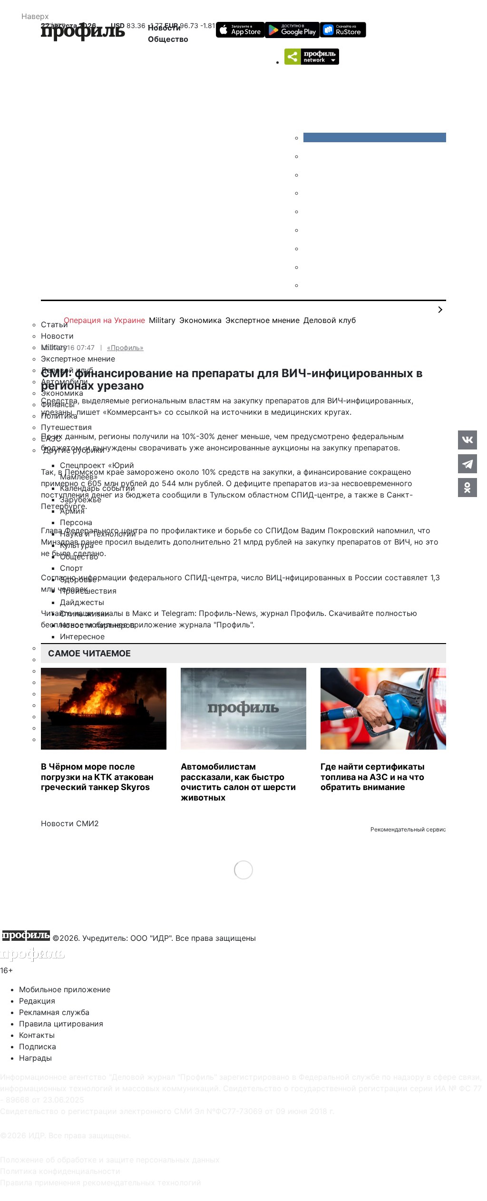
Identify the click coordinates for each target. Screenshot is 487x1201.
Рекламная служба (54, 1012)
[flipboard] (310, 285)
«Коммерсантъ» (132, 412)
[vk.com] (374, 137)
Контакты (37, 1035)
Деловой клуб (329, 320)
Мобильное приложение (64, 989)
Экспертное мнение (262, 320)
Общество (168, 39)
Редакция (37, 1001)
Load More (243, 870)
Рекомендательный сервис (408, 829)
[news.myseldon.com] (310, 211)
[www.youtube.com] (310, 174)
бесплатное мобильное (84, 624)
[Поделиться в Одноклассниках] (467, 487)
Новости (164, 27)
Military (162, 320)
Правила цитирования (61, 1023)
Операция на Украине (104, 320)
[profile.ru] (310, 267)
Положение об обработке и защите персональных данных (110, 1159)
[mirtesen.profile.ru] (310, 192)
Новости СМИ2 (70, 823)
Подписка (37, 1046)
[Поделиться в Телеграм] (467, 463)
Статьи (54, 324)
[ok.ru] (310, 156)
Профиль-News (227, 613)
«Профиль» (125, 347)
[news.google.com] (310, 229)
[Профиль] (83, 33)
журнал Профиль (292, 613)
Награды (35, 1058)
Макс (142, 613)
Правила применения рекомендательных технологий (100, 1182)
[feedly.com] (310, 248)
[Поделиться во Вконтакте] (467, 439)
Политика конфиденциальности (60, 1171)
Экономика (200, 320)
